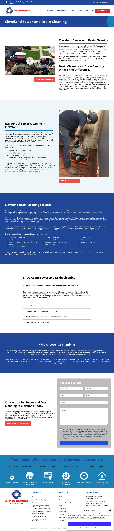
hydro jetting (47, 227)
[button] (110, 510)
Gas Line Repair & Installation (41, 509)
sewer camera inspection (35, 169)
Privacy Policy (95, 528)
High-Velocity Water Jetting (40, 506)
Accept (89, 524)
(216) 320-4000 (100, 502)
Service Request (102, 11)
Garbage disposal (15, 246)
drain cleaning (75, 51)
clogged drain (11, 218)
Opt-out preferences (85, 528)
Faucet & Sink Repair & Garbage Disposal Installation (41, 512)
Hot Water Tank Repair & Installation (39, 519)
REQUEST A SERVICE (44, 79)
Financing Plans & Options (67, 503)
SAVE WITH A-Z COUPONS (18, 423)
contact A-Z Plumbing (32, 417)
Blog (80, 11)
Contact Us (89, 11)
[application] (30, 60)
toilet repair (63, 229)
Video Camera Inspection (39, 503)
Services (50, 11)
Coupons (72, 11)
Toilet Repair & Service (39, 516)
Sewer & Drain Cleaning (39, 500)
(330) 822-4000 (97, 503)
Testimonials (61, 11)
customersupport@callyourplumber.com (97, 505)
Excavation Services (38, 497)
